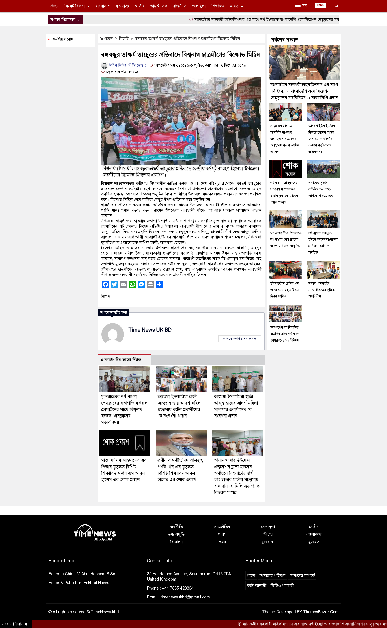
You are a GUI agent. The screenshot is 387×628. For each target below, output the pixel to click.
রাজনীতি (179, 6)
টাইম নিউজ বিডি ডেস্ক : (127, 65)
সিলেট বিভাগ (74, 6)
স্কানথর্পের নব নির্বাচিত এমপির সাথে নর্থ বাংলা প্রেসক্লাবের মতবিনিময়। (285, 334)
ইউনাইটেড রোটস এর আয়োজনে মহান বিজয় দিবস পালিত (284, 290)
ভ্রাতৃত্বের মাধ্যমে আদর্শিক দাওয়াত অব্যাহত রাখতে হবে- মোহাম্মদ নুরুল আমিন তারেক (284, 139)
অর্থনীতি (176, 526)
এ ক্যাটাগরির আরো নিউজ (121, 359)
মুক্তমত (313, 541)
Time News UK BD (150, 330)
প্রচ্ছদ (55, 6)
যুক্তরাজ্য (122, 6)
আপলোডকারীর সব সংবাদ (239, 339)
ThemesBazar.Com (321, 611)
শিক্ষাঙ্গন (217, 6)
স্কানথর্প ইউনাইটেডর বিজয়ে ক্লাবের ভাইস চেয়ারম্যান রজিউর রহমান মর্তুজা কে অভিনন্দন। (321, 139)
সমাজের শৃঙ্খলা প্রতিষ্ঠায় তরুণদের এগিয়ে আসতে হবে (320, 189)
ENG (320, 5)
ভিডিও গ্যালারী (282, 585)
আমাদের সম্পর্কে (302, 575)
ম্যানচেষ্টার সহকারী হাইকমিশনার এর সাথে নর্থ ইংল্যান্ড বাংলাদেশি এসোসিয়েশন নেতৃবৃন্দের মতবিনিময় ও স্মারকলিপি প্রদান (266, 19)
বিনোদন (176, 541)
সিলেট (124, 38)
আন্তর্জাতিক (158, 6)
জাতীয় (140, 6)
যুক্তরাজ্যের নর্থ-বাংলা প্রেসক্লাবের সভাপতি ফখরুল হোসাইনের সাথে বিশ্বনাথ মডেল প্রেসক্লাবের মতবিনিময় (124, 409)
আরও (234, 6)
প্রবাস (222, 534)
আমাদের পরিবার (273, 575)
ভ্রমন (222, 541)
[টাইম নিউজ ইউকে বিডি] (95, 532)
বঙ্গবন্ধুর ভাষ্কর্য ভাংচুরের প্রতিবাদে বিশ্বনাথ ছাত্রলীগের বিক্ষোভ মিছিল (187, 38)
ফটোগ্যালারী (256, 585)
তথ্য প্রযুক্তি (176, 534)
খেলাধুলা (199, 6)
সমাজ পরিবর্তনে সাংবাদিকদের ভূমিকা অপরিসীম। (321, 290)
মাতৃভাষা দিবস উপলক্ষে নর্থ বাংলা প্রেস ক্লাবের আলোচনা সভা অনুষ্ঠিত (286, 239)
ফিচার (268, 534)
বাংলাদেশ (102, 6)
